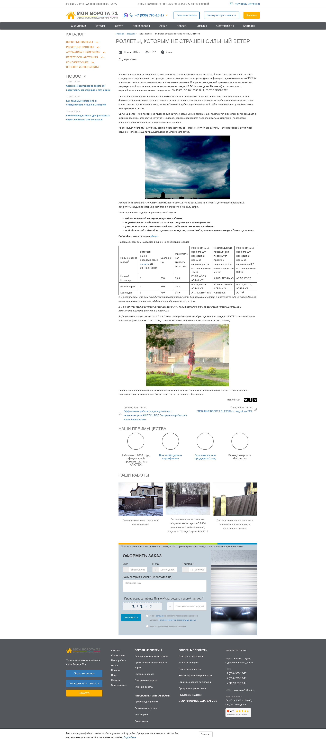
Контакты (249, 25)
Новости (182, 25)
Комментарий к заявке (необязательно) (147, 577)
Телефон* (188, 563)
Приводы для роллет (146, 701)
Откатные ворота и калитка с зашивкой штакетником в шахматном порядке (235, 524)
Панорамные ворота (146, 680)
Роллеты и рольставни (191, 656)
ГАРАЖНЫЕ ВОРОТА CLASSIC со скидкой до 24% (224, 409)
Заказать (251, 15)
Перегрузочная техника (82, 57)
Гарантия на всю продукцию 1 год (205, 457)
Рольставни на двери (190, 694)
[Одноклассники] (250, 400)
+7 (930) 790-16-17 (149, 15)
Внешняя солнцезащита (82, 67)
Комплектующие (77, 62)
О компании (78, 25)
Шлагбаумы (141, 714)
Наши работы (141, 25)
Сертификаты (225, 25)
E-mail (156, 563)
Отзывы (202, 25)
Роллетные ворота (189, 662)
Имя (125, 563)
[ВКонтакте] (246, 400)
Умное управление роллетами (196, 675)
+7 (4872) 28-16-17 (236, 683)
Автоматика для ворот (147, 708)
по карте (145, 264)
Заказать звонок (186, 15)
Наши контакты (235, 650)
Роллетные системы (80, 47)
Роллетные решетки (190, 669)
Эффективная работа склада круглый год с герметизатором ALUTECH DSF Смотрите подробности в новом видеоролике (155, 413)
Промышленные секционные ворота (151, 665)
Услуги (119, 25)
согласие (160, 616)
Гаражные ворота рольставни (195, 682)
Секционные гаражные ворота (151, 656)
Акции (163, 25)
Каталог (100, 25)
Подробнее (129, 737)
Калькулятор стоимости (221, 15)
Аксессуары (141, 721)
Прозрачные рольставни (192, 688)
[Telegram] (255, 400)
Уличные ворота (144, 686)
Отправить (131, 617)
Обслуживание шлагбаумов (198, 701)
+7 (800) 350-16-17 (236, 673)
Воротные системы (79, 42)
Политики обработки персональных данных (177, 620)
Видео (114, 675)
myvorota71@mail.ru (247, 3)
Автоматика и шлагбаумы (83, 52)
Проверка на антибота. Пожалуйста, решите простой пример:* (163, 598)
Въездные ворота (144, 674)
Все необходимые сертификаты (170, 457)
